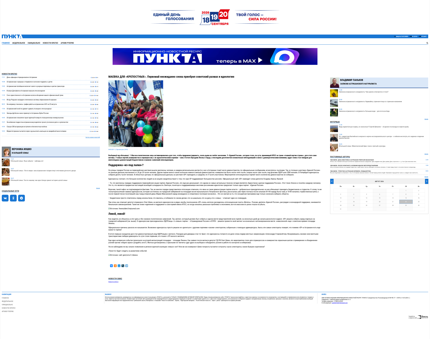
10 (340, 198)
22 (406, 201)
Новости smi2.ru (113, 282)
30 (418, 205)
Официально (34, 43)
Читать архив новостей (92, 137)
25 (353, 205)
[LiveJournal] (122, 265)
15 (406, 198)
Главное (6, 43)
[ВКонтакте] (111, 265)
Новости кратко (50, 43)
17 (340, 201)
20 (379, 201)
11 (353, 198)
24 (340, 205)
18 (353, 201)
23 (418, 201)
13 (379, 198)
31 (340, 209)
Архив (98, 188)
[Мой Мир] (119, 265)
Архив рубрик (67, 43)
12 (366, 198)
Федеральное (18, 43)
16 (418, 198)
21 (392, 201)
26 (366, 205)
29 (406, 205)
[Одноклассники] (115, 265)
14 (392, 198)
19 (366, 201)
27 (379, 205)
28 (392, 205)
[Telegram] (126, 265)
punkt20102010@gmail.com (340, 303)
